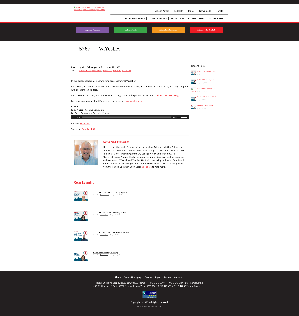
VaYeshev (126, 70)
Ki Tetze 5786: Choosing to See (112, 212)
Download (85, 123)
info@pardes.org (198, 286)
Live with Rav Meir (158, 18)
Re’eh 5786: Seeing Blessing (105, 252)
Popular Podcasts (92, 30)
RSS (93, 129)
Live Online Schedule (134, 18)
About (118, 277)
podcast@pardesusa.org (167, 95)
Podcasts (178, 10)
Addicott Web (157, 306)
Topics (191, 10)
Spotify (85, 129)
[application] (130, 117)
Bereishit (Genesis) (112, 70)
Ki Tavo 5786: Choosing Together (113, 192)
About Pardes (162, 10)
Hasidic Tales (177, 18)
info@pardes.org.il (194, 282)
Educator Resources (168, 30)
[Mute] (179, 117)
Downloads (205, 10)
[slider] (184, 117)
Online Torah (131, 30)
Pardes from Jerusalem (90, 70)
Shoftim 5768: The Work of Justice (114, 232)
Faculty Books (215, 18)
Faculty (148, 277)
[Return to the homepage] (91, 8)
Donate (219, 10)
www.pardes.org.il (133, 101)
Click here (147, 166)
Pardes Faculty (104, 195)
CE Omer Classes (196, 18)
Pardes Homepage (133, 277)
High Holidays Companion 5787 (206, 88)
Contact (178, 277)
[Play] (74, 117)
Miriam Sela (104, 215)
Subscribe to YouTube (206, 30)
